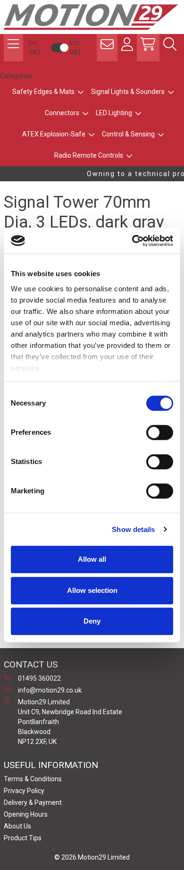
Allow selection (92, 590)
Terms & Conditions (33, 779)
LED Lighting (114, 113)
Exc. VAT (75, 47)
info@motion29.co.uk (50, 690)
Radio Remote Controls (88, 155)
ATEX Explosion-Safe (53, 134)
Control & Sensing (128, 134)
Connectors (62, 113)
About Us (17, 826)
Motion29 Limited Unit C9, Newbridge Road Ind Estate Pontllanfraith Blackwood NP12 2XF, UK (70, 721)
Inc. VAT (35, 47)
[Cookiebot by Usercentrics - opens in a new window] (132, 241)
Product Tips (23, 838)
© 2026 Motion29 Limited (92, 857)
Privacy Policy (24, 790)
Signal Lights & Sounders (128, 91)
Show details (133, 529)
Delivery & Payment (33, 802)
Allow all (92, 559)
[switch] (159, 432)
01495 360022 (39, 678)
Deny (92, 621)
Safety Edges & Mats (43, 91)
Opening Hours (26, 814)
